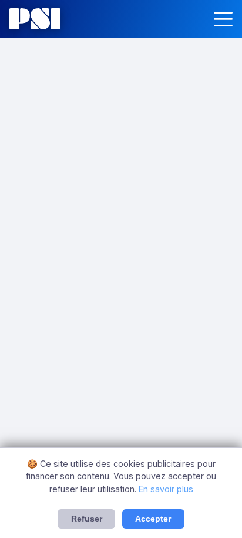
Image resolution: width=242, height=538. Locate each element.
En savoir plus (166, 489)
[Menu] (223, 19)
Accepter (153, 518)
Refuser (86, 518)
